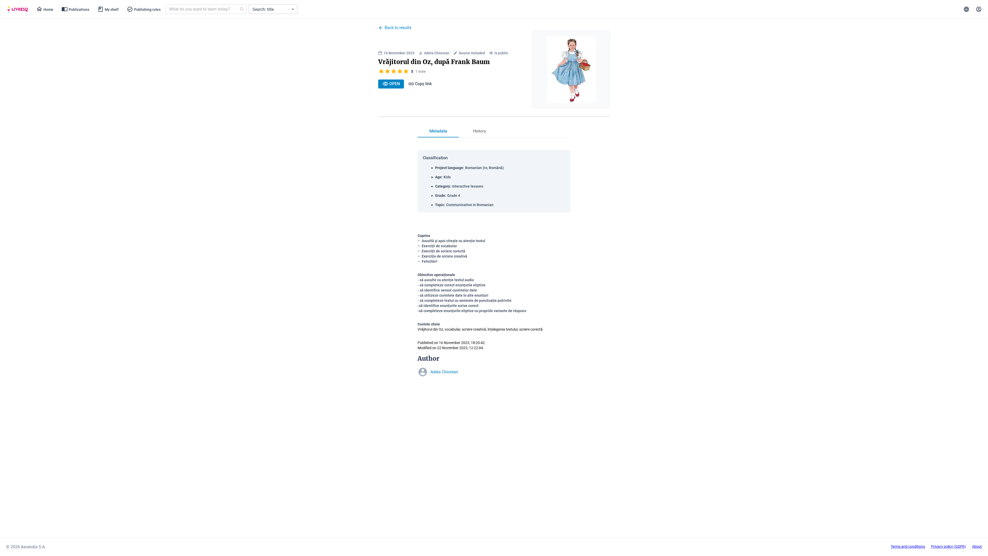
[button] (273, 9)
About (977, 546)
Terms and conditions (908, 546)
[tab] (17, 9)
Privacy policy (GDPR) (948, 546)
